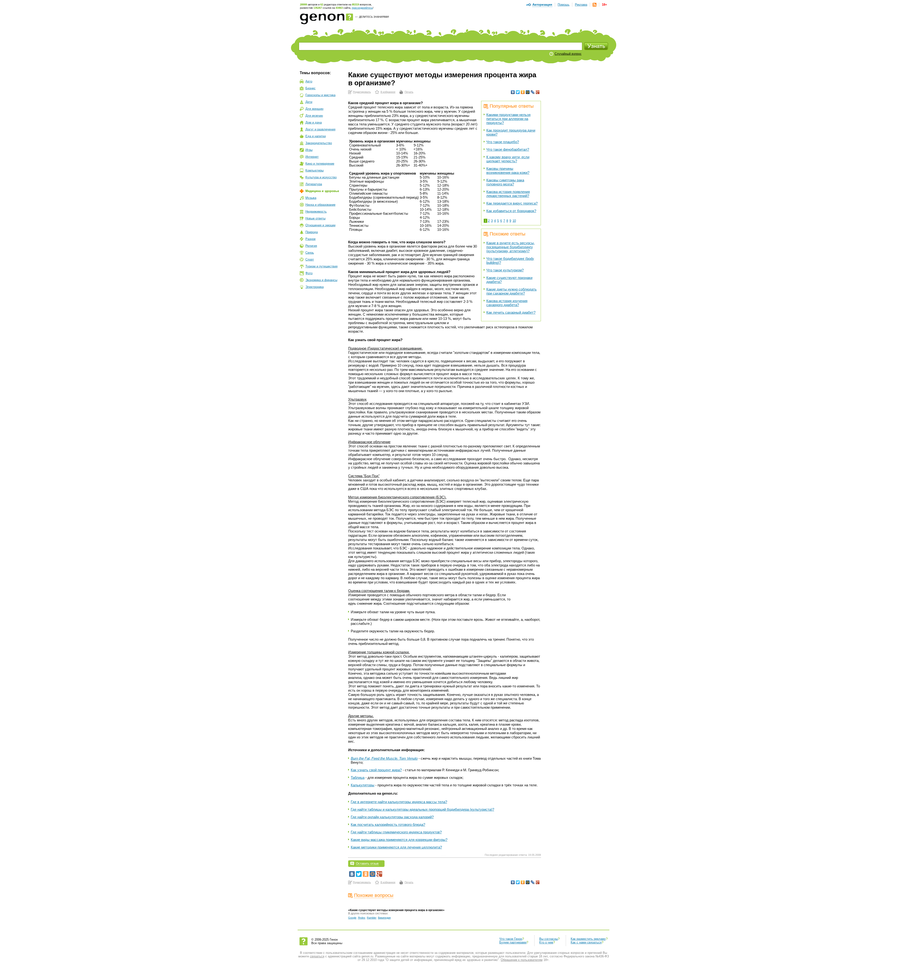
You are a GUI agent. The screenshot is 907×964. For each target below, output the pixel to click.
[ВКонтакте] (512, 92)
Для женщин (314, 109)
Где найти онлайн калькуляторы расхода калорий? (392, 817)
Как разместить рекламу (588, 939)
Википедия (384, 917)
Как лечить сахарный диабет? (510, 312)
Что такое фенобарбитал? (507, 149)
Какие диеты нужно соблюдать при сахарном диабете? (511, 291)
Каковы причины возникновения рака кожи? (507, 171)
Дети (308, 102)
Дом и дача (313, 122)
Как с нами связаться (586, 942)
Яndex (361, 917)
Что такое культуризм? (505, 270)
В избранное (388, 91)
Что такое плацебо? (502, 142)
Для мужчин (314, 115)
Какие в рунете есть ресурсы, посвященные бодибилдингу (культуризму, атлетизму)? (510, 247)
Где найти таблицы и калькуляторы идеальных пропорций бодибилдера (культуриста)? (422, 809)
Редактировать (362, 91)
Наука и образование (320, 204)
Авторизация (542, 4)
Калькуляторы (362, 785)
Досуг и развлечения (320, 129)
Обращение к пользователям (522, 960)
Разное (310, 239)
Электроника (314, 287)
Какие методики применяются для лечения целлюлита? (396, 847)
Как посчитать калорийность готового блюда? (388, 825)
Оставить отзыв (367, 863)
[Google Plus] (537, 92)
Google (352, 917)
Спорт (309, 259)
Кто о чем (546, 942)
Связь (309, 252)
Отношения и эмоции (320, 225)
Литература (313, 184)
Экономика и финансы (321, 280)
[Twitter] (517, 92)
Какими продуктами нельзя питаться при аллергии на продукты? (508, 119)
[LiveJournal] (532, 92)
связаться (317, 956)
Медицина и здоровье (322, 191)
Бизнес (310, 88)
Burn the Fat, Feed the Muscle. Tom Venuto (384, 758)
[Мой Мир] (527, 92)
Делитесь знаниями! (374, 16)
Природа (311, 232)
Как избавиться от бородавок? (511, 211)
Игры (308, 150)
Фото (308, 273)
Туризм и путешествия (321, 266)
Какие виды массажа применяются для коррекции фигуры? (399, 840)
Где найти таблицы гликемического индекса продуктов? (396, 832)
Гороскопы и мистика (320, 95)
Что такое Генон (510, 939)
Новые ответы (315, 218)
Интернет (312, 157)
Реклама (581, 4)
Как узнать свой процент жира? (376, 770)
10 (514, 221)
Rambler (371, 917)
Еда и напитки (315, 136)
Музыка (310, 198)
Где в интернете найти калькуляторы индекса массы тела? (399, 802)
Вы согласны (548, 939)
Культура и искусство (321, 177)
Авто (308, 81)
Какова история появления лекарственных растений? (508, 194)
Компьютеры (314, 170)
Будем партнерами (512, 942)
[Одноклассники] (522, 92)
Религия (311, 246)
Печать (409, 91)
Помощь (563, 4)
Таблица (357, 777)
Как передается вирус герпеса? (512, 203)
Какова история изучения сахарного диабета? (506, 303)
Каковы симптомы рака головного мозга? (505, 182)
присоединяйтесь (362, 7)
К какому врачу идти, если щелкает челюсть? (507, 159)
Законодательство (318, 143)
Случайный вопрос (568, 54)
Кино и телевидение (319, 163)
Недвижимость (316, 211)
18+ (604, 4)
